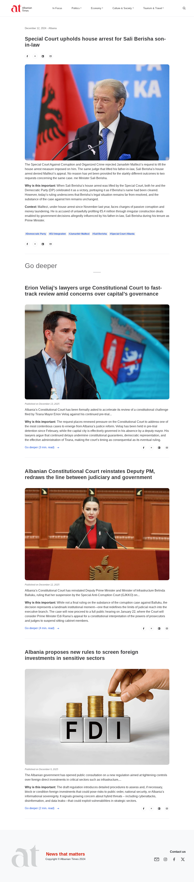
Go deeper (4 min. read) (41, 628)
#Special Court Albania (122, 234)
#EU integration (57, 234)
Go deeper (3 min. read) (41, 447)
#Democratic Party (36, 234)
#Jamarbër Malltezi (79, 234)
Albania (52, 28)
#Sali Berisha (99, 234)
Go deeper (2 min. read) (41, 808)
